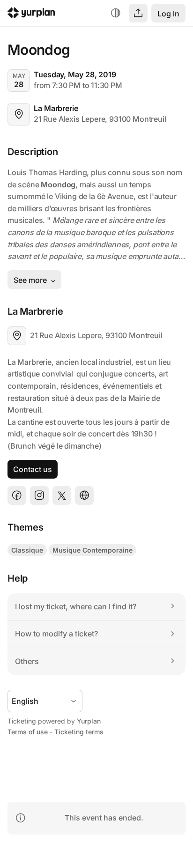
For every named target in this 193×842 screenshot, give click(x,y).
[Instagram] (39, 495)
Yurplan (89, 721)
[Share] (138, 13)
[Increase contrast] (115, 13)
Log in (168, 13)
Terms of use (27, 732)
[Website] (84, 495)
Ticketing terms (79, 732)
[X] (61, 495)
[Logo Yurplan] (31, 14)
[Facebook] (16, 495)
